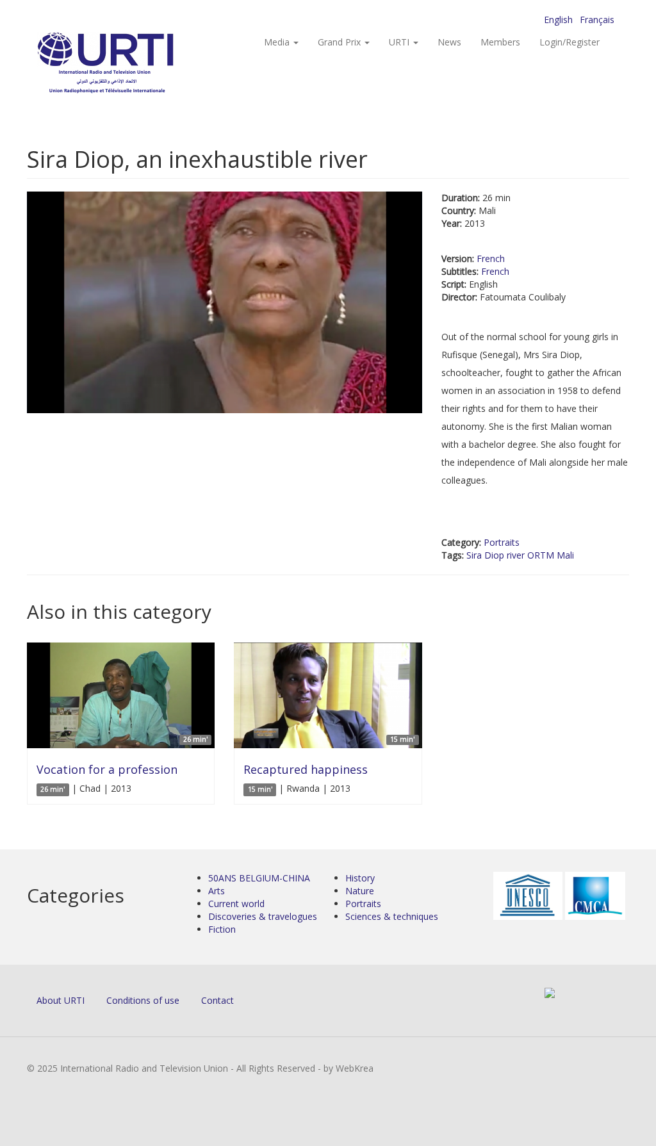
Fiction (222, 929)
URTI (400, 42)
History (360, 878)
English (558, 19)
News (449, 42)
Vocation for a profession (107, 769)
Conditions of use (142, 1000)
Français (597, 19)
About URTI (61, 1000)
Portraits (502, 542)
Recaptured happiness (305, 769)
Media (278, 42)
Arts (216, 891)
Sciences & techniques (391, 916)
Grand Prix (340, 42)
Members (500, 42)
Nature (359, 891)
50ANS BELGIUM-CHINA (259, 878)
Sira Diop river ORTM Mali (520, 555)
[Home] (131, 64)
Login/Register (569, 42)
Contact (217, 1000)
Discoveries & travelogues (262, 916)
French (491, 258)
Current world (236, 903)
